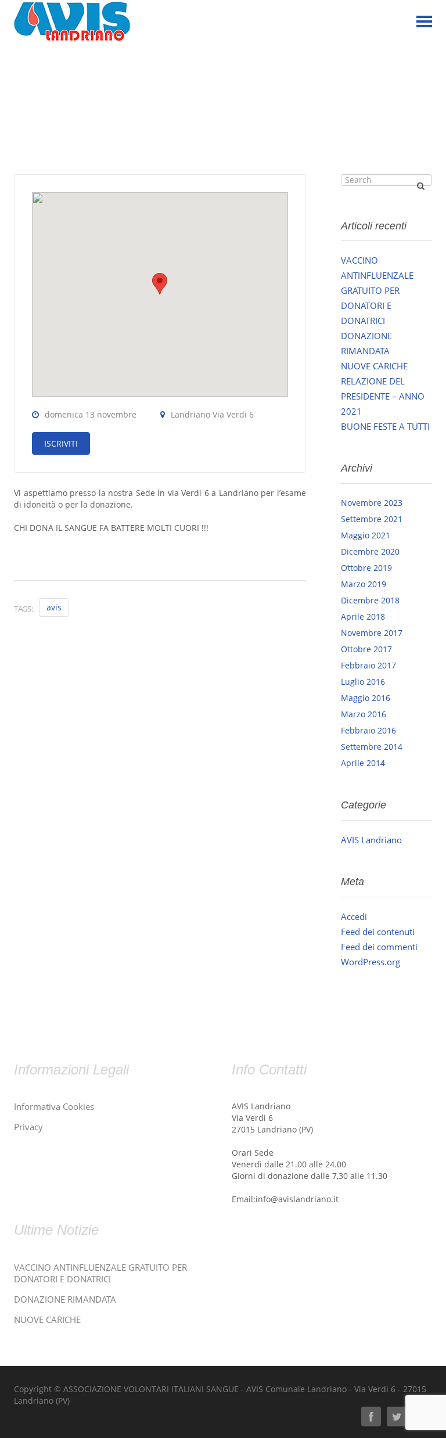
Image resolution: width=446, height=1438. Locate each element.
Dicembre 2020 (370, 551)
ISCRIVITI (61, 443)
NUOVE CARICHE (374, 366)
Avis (54, 607)
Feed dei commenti (379, 946)
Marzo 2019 (363, 583)
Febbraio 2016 (368, 730)
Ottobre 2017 (366, 649)
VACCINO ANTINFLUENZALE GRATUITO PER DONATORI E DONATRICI (377, 290)
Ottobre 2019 (366, 567)
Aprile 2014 (363, 762)
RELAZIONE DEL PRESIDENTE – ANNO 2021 (383, 396)
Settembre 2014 (371, 746)
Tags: (23, 608)
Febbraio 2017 (368, 665)
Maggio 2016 (365, 697)
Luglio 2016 (363, 681)
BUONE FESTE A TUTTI (385, 426)
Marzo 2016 (363, 714)
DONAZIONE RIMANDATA (65, 1299)
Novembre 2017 (371, 632)
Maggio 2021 (365, 535)
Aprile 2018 (363, 616)
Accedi (354, 916)
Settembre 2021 (371, 518)
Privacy (28, 1127)
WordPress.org (370, 962)
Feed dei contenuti (378, 931)
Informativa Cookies (54, 1106)
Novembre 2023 (371, 502)
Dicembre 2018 (370, 600)
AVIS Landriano (371, 840)
